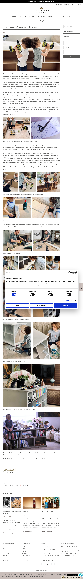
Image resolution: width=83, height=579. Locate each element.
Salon (4, 546)
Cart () (79, 4)
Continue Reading (8, 533)
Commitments (25, 558)
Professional (5, 560)
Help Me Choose (6, 551)
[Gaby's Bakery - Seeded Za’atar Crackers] (12, 502)
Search (23, 548)
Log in (72, 4)
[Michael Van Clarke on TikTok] (53, 564)
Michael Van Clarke (43, 570)
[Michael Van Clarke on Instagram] (43, 564)
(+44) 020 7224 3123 (52, 553)
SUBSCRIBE (66, 4)
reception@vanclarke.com (53, 555)
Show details (69, 300)
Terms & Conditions (26, 555)
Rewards (5, 555)
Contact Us (24, 546)
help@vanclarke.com (53, 557)
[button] (71, 577)
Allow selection (41, 305)
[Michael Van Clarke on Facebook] (45, 564)
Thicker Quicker (27, 512)
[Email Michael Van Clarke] (55, 564)
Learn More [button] (39, 576)
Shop (4, 548)
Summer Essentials (47, 512)
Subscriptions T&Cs (26, 553)
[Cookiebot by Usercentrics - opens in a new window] (70, 272)
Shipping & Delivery (26, 551)
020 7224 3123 (59, 4)
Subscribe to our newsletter (47, 560)
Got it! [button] (74, 575)
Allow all (65, 305)
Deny (17, 305)
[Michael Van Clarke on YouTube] (48, 564)
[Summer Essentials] (51, 503)
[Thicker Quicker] (32, 503)
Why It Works (6, 553)
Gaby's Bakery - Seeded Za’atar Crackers (12, 512)
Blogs (41, 20)
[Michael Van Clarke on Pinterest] (50, 564)
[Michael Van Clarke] (41, 10)
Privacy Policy (25, 560)
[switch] (32, 294)
